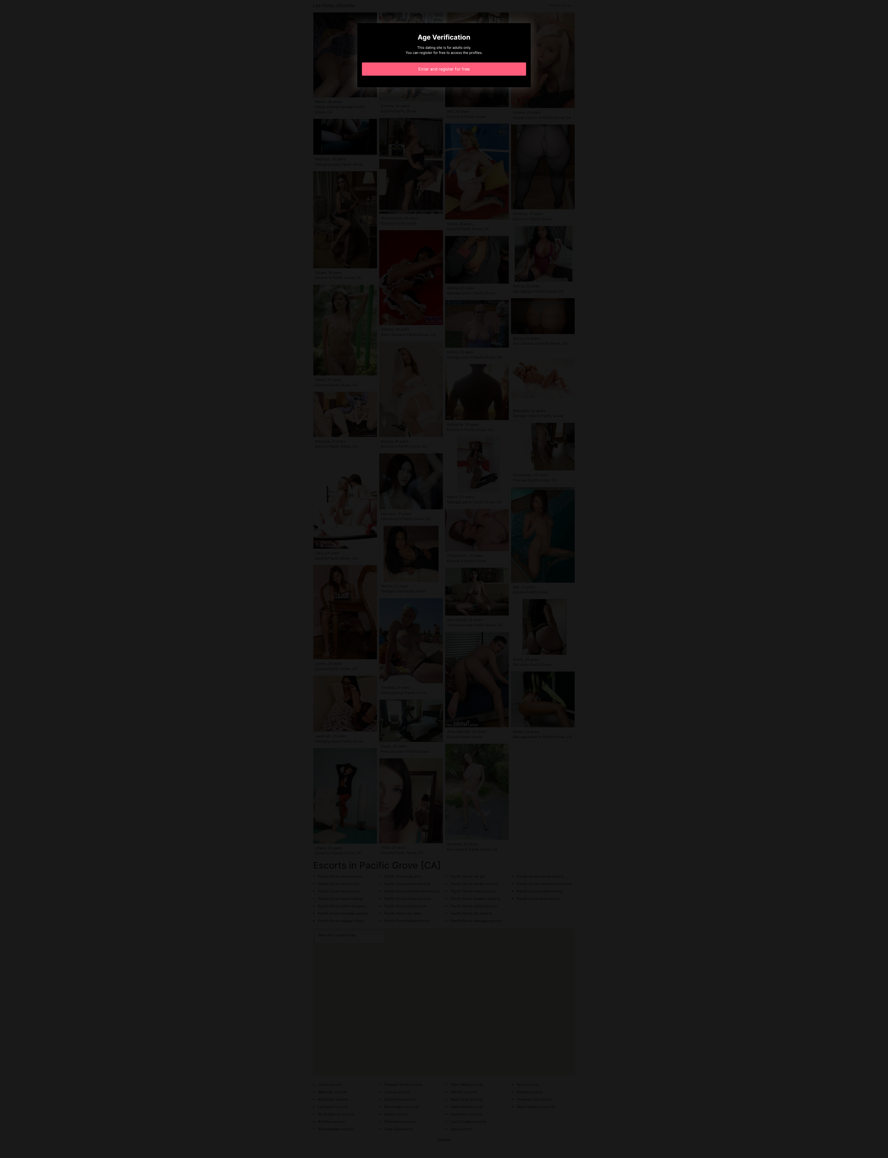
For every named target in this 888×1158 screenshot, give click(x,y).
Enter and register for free (444, 69)
